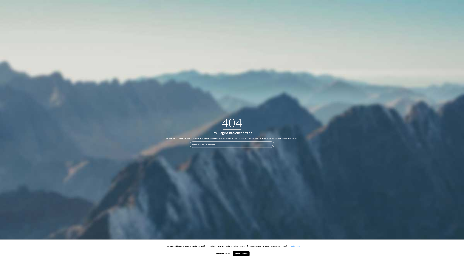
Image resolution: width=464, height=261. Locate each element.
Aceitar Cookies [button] (241, 253)
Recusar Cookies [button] (223, 253)
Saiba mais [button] (295, 246)
